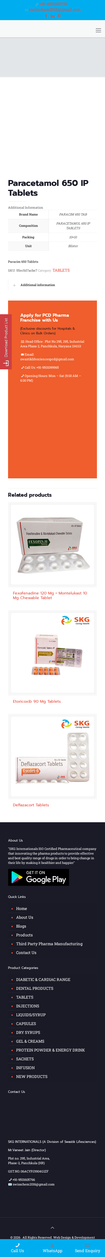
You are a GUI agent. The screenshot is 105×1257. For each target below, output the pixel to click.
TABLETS (61, 270)
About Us (24, 917)
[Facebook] (45, 15)
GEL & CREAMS (30, 1041)
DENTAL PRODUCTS (34, 988)
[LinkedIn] (52, 15)
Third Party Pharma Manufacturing (49, 943)
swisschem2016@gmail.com (55, 9)
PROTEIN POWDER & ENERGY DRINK (50, 1049)
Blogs (21, 926)
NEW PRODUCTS (31, 1076)
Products (24, 934)
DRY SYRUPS (28, 1032)
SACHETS (25, 1058)
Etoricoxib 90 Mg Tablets (37, 701)
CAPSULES (26, 1023)
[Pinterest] (59, 15)
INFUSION (25, 1067)
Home (21, 908)
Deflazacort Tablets (31, 805)
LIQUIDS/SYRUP (31, 1014)
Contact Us (26, 952)
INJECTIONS (27, 1005)
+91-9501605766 (53, 3)
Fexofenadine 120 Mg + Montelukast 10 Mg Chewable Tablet (50, 595)
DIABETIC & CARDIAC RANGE (43, 979)
